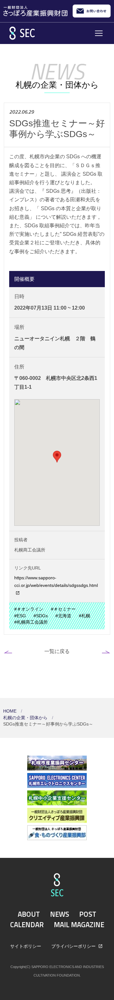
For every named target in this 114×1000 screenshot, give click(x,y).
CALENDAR (27, 924)
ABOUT (29, 914)
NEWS (59, 914)
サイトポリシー (25, 946)
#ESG (20, 615)
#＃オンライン (28, 609)
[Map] (57, 462)
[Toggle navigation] (99, 33)
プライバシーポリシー (74, 946)
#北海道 (63, 615)
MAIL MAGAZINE (79, 924)
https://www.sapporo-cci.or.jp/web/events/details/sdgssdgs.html (56, 581)
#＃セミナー (63, 609)
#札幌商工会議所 (31, 622)
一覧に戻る (57, 651)
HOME (10, 711)
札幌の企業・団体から (26, 717)
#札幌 (84, 615)
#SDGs (41, 615)
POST (87, 914)
